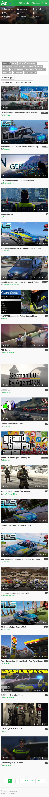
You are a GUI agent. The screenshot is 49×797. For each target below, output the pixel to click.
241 (26, 781)
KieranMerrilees (8, 595)
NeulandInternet (8, 183)
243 (38, 781)
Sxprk (5, 731)
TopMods (6, 149)
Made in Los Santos (8, 793)
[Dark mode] (42, 3)
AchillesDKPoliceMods (11, 284)
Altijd (7, 77)
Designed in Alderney (9, 791)
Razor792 (6, 460)
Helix (5, 318)
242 (32, 781)
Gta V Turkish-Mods (10, 494)
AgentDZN (6, 392)
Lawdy (5, 217)
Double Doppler (8, 352)
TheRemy (6, 115)
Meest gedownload (16, 82)
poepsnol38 (7, 765)
